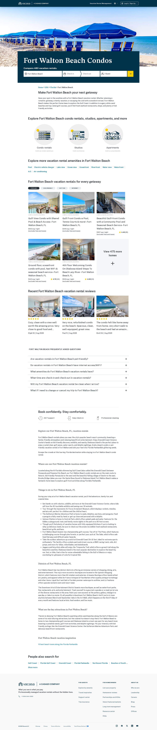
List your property (109, 688)
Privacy (46, 726)
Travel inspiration (85, 692)
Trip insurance (83, 702)
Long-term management (112, 706)
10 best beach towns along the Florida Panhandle (58, 644)
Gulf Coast (32, 663)
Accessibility (67, 726)
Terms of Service (55, 726)
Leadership (135, 692)
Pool (30, 167)
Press (133, 706)
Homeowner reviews (110, 692)
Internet (75, 188)
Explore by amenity (85, 688)
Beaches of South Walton (121, 663)
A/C (29, 172)
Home (40, 87)
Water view (107, 167)
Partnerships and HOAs (111, 697)
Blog (133, 702)
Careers (134, 697)
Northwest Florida (100, 663)
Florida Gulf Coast (47, 663)
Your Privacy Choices (80, 726)
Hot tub (62, 188)
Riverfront (95, 167)
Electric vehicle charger (44, 167)
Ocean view (72, 167)
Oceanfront (84, 167)
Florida (53, 87)
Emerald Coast (65, 663)
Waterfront (118, 167)
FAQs (105, 716)
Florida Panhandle (81, 663)
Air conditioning (40, 172)
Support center (84, 697)
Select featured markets (112, 702)
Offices (134, 711)
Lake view (61, 167)
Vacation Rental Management (101, 3)
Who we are (135, 688)
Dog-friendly (48, 188)
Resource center (109, 711)
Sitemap (38, 726)
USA (46, 87)
